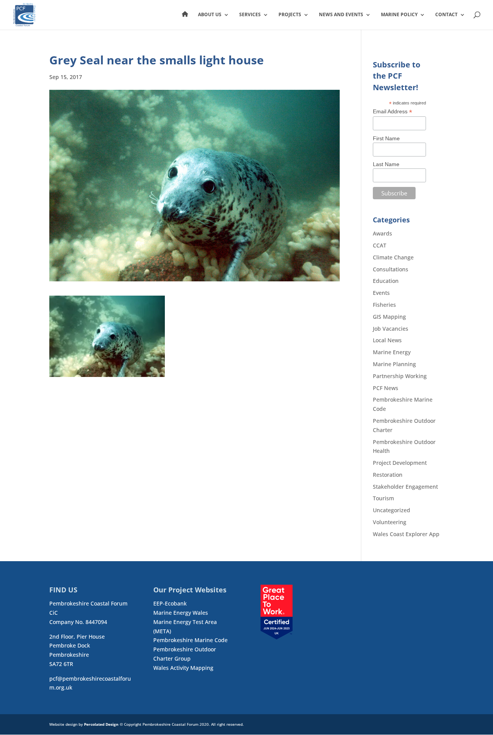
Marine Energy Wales (180, 612)
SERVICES (250, 15)
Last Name (386, 164)
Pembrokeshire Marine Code (190, 640)
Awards (382, 233)
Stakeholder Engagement (405, 486)
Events (381, 292)
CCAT (379, 245)
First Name (386, 138)
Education (386, 280)
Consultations (390, 269)
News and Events (341, 15)
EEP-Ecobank (170, 603)
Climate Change (393, 257)
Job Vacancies (390, 328)
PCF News (385, 388)
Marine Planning (394, 364)
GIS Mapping (389, 316)
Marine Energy (392, 352)
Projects (289, 15)
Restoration (387, 474)
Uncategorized (391, 510)
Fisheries (384, 304)
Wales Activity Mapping (183, 667)
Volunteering (389, 522)
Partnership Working (400, 376)
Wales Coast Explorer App (406, 534)
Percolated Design (101, 724)
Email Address (392, 111)
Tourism (383, 498)
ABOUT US (209, 15)
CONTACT (446, 15)
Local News (387, 340)
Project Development (400, 462)
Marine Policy (399, 15)
